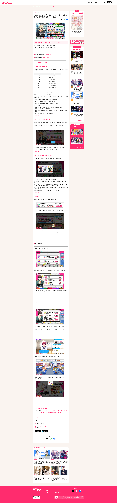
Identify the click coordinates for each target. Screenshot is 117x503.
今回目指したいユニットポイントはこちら (50, 52)
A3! (39, 6)
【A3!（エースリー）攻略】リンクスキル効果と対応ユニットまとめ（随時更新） (78, 60)
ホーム (33, 6)
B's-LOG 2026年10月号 (77, 31)
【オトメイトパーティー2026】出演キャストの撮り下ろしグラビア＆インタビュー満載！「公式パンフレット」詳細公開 (42, 478)
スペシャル (37, 6)
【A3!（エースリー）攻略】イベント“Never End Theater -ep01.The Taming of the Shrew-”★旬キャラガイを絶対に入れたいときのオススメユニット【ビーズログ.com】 (59, 479)
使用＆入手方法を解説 (46, 57)
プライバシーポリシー (49, 496)
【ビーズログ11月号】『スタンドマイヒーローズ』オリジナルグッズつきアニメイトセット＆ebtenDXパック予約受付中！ (42, 462)
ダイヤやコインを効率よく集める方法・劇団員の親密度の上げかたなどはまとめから (48, 412)
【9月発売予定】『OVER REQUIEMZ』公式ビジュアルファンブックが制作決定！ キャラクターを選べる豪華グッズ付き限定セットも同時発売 (78, 116)
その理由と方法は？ (49, 54)
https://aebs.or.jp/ (67, 498)
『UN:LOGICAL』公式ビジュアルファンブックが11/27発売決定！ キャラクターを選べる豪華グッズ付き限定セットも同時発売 (59, 462)
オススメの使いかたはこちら (48, 59)
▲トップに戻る (36, 115)
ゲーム (37, 12)
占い (104, 2)
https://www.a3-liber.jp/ (42, 426)
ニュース (85, 2)
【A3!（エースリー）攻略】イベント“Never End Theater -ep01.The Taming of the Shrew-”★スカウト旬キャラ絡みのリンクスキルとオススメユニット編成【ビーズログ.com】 (78, 74)
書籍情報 (96, 2)
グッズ (101, 2)
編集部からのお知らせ (58, 492)
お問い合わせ (42, 496)
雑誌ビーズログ (91, 2)
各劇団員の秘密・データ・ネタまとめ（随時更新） (59, 410)
